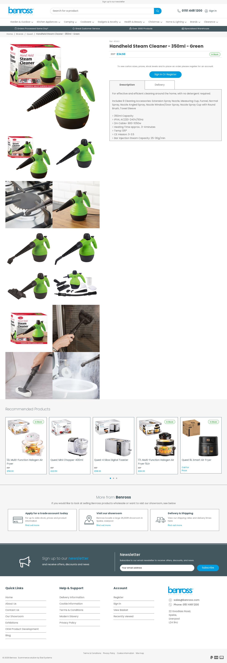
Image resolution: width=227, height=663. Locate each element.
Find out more (32, 525)
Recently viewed (123, 616)
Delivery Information (71, 597)
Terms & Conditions (71, 610)
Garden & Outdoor (20, 22)
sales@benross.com (186, 600)
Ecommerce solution (27, 658)
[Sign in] (206, 11)
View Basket (121, 610)
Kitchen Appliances (47, 22)
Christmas (154, 22)
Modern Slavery (68, 616)
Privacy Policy (67, 623)
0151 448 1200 (192, 10)
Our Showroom (14, 616)
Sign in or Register (165, 74)
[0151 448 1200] (179, 11)
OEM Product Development (22, 629)
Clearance (209, 22)
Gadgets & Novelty (108, 22)
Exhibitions (11, 623)
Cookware (85, 22)
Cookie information (71, 604)
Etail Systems (46, 658)
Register (119, 597)
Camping (69, 22)
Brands (194, 22)
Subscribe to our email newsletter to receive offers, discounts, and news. (157, 560)
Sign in (213, 11)
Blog (8, 635)
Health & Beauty (133, 22)
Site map (140, 653)
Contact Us (12, 610)
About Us (10, 604)
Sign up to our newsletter (113, 2)
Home (10, 34)
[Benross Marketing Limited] (195, 590)
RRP (113, 54)
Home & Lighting (175, 22)
